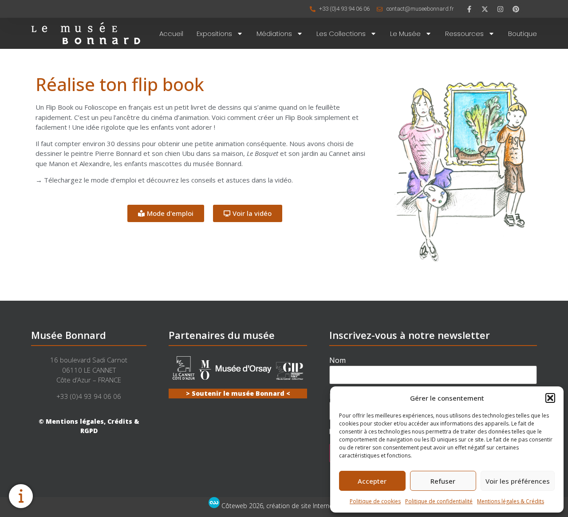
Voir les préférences (517, 481)
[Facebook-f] (469, 9)
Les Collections (341, 33)
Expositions (214, 33)
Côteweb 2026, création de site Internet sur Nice (290, 505)
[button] (550, 398)
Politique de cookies (375, 501)
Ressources (464, 33)
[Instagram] (500, 9)
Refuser (442, 481)
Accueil (171, 33)
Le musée (405, 33)
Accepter (372, 481)
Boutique (522, 33)
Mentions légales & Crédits (510, 501)
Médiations (274, 33)
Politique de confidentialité (439, 501)
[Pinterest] (516, 9)
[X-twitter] (485, 9)
